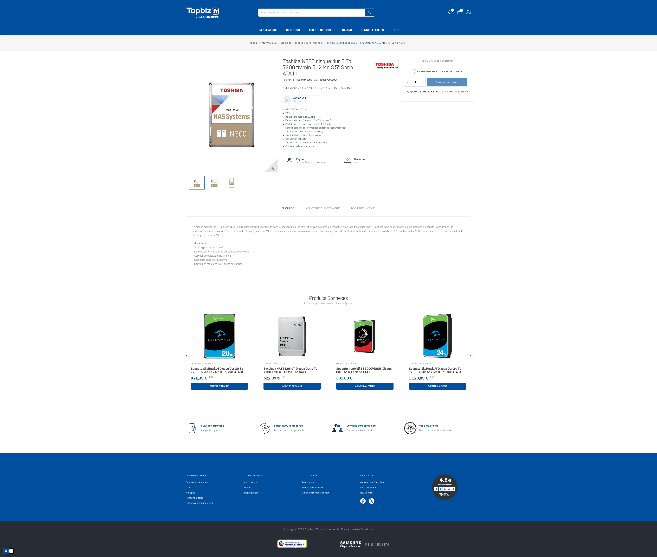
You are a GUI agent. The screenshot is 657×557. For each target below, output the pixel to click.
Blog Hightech (251, 493)
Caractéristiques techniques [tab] (323, 208)
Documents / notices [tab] (363, 208)
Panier (247, 488)
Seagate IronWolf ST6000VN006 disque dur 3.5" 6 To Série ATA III (364, 371)
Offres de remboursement (316, 493)
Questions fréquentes (197, 483)
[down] (422, 82)
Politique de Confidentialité (200, 503)
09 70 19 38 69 (368, 488)
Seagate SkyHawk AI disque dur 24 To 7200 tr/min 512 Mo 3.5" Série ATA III (435, 371)
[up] (407, 82)
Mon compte (250, 483)
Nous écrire (366, 493)
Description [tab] (288, 208)
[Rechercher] (369, 12)
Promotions (308, 483)
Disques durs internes (202, 364)
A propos (190, 493)
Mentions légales (194, 498)
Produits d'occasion (312, 488)
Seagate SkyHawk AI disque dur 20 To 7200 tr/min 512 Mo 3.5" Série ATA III (217, 371)
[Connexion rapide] (468, 13)
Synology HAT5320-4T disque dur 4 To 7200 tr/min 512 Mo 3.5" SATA (290, 371)
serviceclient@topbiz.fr (372, 483)
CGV (188, 488)
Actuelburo (367, 529)
